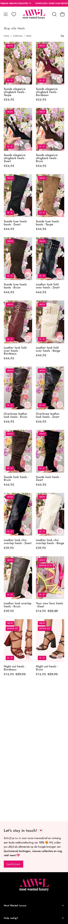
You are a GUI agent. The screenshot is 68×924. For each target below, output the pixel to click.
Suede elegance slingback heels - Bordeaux (47, 92)
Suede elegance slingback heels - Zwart (15, 158)
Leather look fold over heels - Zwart (48, 286)
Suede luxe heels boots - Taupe (47, 223)
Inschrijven (13, 864)
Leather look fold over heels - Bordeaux (15, 350)
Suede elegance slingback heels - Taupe (15, 92)
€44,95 (9, 229)
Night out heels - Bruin (47, 668)
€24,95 (9, 99)
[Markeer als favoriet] (27, 80)
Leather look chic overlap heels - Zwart (17, 542)
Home (6, 35)
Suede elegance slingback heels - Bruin (47, 158)
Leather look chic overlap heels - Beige (50, 542)
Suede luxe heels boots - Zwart (15, 223)
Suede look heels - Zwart (48, 479)
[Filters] (62, 36)
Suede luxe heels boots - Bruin (15, 286)
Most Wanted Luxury (15, 905)
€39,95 (9, 547)
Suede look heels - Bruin (16, 479)
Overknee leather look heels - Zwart (48, 415)
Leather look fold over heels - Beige (48, 349)
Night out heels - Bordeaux (15, 668)
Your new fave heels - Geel (49, 605)
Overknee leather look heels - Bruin (15, 415)
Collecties (17, 35)
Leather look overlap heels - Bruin (17, 605)
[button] (54, 14)
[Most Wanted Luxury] (34, 14)
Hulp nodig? (11, 918)
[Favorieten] (14, 14)
